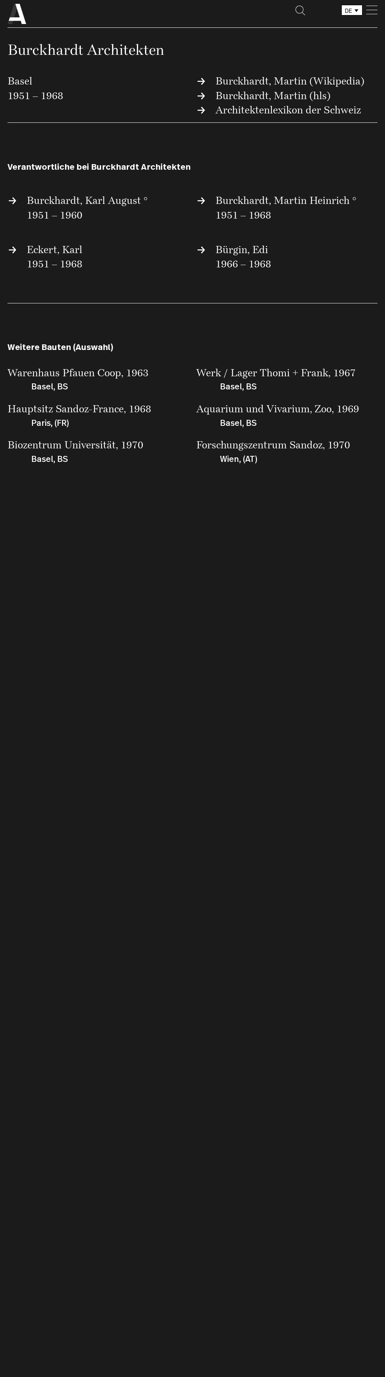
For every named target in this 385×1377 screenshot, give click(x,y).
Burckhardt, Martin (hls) (272, 95)
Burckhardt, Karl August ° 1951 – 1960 (87, 207)
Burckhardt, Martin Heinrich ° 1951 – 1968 (285, 207)
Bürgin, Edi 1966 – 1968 (243, 256)
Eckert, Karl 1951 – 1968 (54, 256)
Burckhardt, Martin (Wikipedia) (289, 80)
